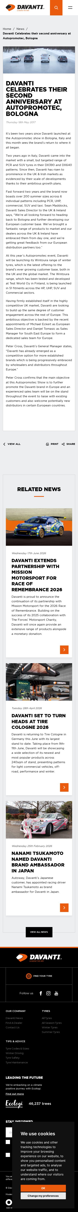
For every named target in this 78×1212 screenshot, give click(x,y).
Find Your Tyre (43, 976)
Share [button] (70, 444)
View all (13, 444)
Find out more (15, 1094)
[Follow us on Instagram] (48, 993)
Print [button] (54, 444)
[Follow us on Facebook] (41, 993)
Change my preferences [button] (43, 1195)
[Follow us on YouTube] (56, 993)
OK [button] (43, 1188)
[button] (70, 8)
